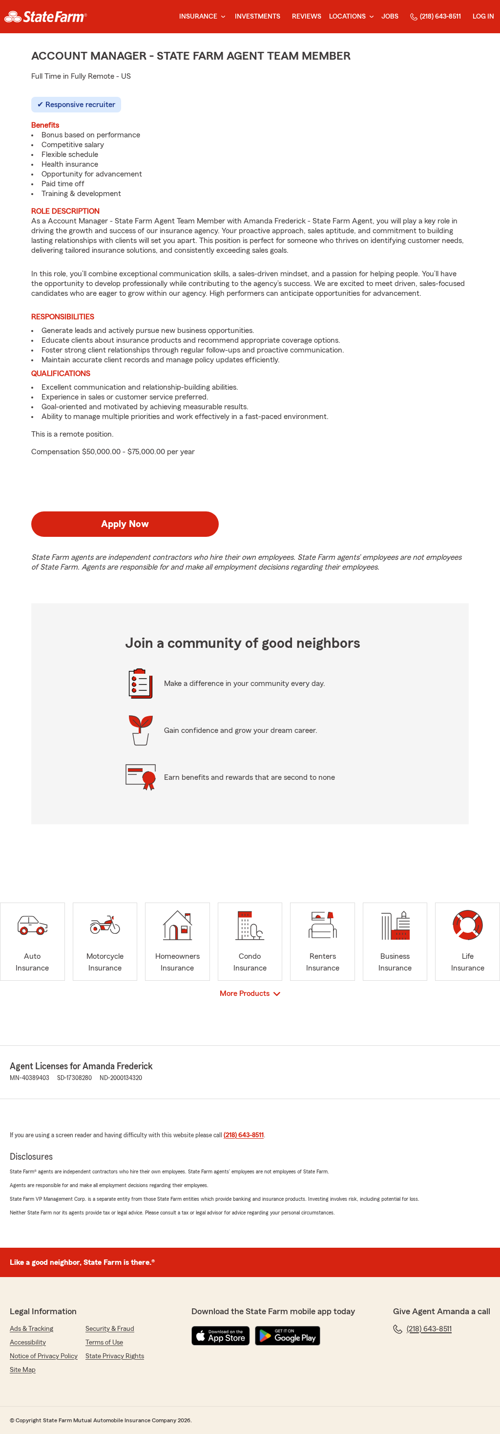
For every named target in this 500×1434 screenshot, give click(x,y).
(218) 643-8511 (440, 16)
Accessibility (28, 1342)
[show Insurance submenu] (221, 17)
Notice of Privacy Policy (44, 1356)
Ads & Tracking (31, 1328)
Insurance (198, 16)
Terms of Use (104, 1342)
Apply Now (125, 524)
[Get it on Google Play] (287, 1336)
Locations (347, 16)
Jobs (389, 16)
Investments (257, 16)
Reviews (306, 16)
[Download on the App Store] (220, 1336)
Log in (483, 16)
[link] (45, 16)
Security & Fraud (109, 1328)
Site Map (23, 1370)
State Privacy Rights (114, 1356)
